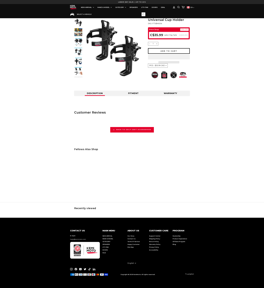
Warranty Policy (154, 244)
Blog (174, 244)
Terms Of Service (133, 241)
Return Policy (154, 241)
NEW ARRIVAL (86, 7)
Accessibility (153, 250)
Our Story (130, 236)
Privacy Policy (154, 247)
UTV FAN (144, 7)
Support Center (154, 236)
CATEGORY (119, 7)
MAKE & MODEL (103, 7)
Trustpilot (189, 274)
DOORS (154, 7)
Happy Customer (133, 244)
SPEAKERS (134, 7)
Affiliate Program (179, 241)
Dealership (176, 236)
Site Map (130, 247)
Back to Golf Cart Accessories (133, 129)
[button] (169, 57)
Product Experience (180, 239)
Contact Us (131, 239)
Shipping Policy (154, 239)
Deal (163, 7)
